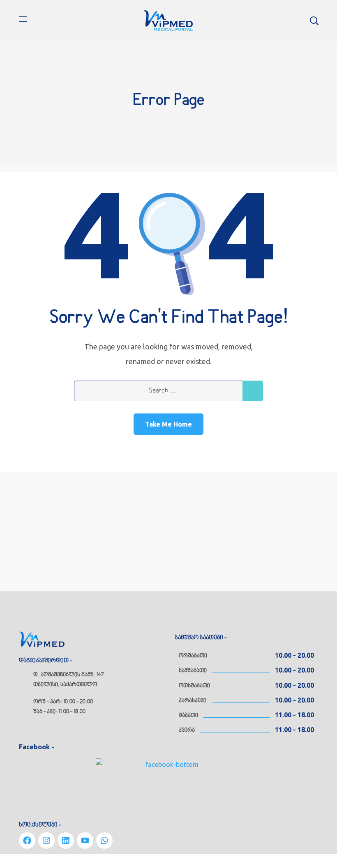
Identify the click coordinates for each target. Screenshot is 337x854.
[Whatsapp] (104, 840)
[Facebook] (27, 840)
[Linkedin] (66, 840)
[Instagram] (46, 840)
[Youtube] (85, 840)
